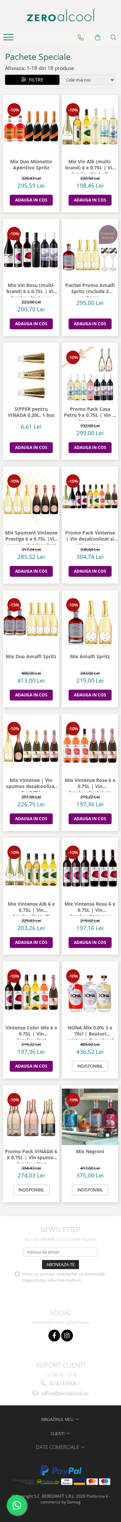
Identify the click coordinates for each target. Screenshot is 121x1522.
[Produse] (9, 39)
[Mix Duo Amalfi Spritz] (31, 622)
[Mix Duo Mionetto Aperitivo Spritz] (31, 127)
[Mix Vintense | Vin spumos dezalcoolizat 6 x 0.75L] (31, 745)
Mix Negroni (90, 1151)
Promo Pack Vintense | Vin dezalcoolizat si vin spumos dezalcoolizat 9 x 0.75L (90, 537)
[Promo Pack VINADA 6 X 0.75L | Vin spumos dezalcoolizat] (31, 1117)
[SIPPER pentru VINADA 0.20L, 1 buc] (31, 374)
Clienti (58, 1433)
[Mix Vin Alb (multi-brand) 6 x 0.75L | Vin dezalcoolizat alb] (90, 127)
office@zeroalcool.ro (64, 1393)
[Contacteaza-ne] (80, 37)
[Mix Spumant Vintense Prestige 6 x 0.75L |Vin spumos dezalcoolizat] (31, 498)
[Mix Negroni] (90, 1117)
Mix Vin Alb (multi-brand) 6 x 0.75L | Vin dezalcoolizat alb (90, 166)
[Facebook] (54, 1335)
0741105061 (64, 1383)
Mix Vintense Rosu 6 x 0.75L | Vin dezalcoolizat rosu (90, 908)
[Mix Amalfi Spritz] (90, 622)
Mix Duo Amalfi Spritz (31, 656)
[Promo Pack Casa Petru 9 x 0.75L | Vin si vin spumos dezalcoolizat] (90, 374)
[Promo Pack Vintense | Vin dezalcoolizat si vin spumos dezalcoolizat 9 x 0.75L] (90, 498)
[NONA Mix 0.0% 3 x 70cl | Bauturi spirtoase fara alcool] (90, 993)
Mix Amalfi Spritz (90, 656)
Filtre (34, 79)
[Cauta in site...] (113, 37)
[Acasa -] (60, 15)
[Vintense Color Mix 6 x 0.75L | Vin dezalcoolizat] (31, 993)
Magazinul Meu (58, 1419)
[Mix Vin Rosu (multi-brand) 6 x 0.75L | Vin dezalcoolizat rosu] (31, 250)
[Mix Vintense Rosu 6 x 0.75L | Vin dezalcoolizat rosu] (90, 869)
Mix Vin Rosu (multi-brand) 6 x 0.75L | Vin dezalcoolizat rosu (31, 289)
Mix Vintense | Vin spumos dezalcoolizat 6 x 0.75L (31, 784)
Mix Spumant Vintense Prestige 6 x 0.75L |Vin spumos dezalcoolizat (31, 537)
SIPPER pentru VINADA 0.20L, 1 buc (31, 412)
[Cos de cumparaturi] (97, 37)
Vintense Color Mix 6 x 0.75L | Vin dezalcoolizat (31, 1032)
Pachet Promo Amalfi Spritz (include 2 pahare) (90, 289)
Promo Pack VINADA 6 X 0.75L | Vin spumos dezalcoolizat (31, 1155)
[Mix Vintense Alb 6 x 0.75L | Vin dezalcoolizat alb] (31, 869)
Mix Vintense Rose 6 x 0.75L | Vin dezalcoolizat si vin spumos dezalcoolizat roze (90, 784)
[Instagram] (67, 1335)
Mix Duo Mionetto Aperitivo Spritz (31, 165)
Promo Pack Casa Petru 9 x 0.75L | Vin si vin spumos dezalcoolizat (90, 413)
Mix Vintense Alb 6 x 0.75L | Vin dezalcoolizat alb (31, 908)
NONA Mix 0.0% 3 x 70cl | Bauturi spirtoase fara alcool (90, 1032)
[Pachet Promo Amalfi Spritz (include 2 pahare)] (90, 250)
